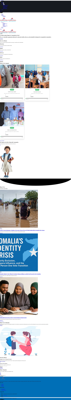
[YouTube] (2, 399)
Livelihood (4, 26)
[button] (1, 39)
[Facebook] (0, 399)
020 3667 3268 (5, 395)
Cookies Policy (3, 389)
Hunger (4, 24)
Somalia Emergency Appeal (12, 91)
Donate (12, 89)
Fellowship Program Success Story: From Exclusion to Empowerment (13, 317)
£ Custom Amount (2, 375)
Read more (1, 276)
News (0, 272)
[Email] (3, 399)
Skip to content (2, 0)
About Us (2, 15)
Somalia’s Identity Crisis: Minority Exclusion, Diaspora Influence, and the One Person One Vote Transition (20, 273)
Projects (2, 22)
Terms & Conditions (3, 390)
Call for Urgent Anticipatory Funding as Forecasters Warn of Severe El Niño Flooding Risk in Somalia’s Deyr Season (22, 230)
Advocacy (1, 228)
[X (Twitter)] (1, 399)
